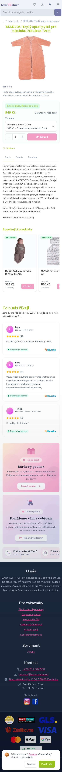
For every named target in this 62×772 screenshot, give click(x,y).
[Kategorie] (58, 4)
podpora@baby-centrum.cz (33, 674)
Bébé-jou (7, 86)
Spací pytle (13, 21)
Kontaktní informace (31, 634)
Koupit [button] (44, 137)
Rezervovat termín (33, 537)
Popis (8, 157)
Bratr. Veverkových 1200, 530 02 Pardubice (33, 679)
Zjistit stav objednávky (31, 609)
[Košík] (50, 4)
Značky (31, 652)
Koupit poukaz (29, 486)
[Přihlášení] (42, 4)
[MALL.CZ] (26, 720)
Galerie (19, 157)
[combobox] (31, 126)
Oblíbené (10, 148)
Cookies (33, 754)
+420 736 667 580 (33, 669)
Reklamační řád (31, 619)
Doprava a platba (31, 614)
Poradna (32, 157)
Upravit (31, 764)
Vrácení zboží (31, 629)
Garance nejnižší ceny (46, 112)
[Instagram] (27, 701)
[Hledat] (57, 12)
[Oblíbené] (34, 4)
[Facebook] (35, 701)
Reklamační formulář (31, 624)
